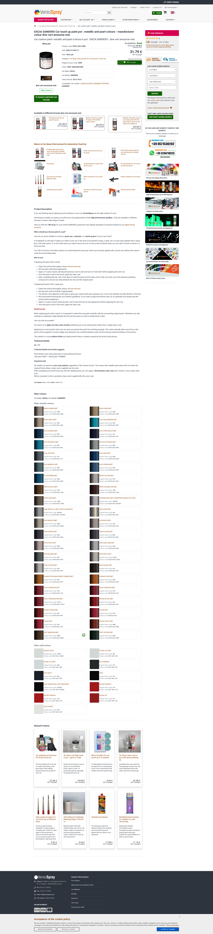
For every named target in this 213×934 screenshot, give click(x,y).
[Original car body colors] (162, 203)
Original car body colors (154, 211)
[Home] (35, 26)
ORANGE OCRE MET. (106, 576)
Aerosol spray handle (128, 190)
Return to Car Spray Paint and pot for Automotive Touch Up (60, 144)
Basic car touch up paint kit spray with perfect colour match (94, 120)
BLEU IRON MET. (105, 453)
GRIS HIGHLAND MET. (106, 543)
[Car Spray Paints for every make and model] (162, 254)
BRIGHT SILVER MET (106, 476)
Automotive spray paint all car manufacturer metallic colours (130, 152)
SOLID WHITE (48, 707)
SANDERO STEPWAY (101, 84)
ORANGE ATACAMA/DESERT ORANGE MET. (59, 576)
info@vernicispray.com (47, 894)
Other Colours (46, 90)
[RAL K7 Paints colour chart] (162, 270)
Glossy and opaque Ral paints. (157, 178)
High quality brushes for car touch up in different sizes (46, 819)
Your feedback (156, 33)
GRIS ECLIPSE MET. (106, 532)
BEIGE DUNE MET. (105, 408)
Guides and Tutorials (119, 7)
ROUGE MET (103, 610)
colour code (154, 100)
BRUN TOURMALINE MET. (108, 487)
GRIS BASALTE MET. (50, 520)
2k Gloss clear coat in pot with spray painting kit (128, 757)
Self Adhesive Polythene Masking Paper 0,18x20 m (74, 819)
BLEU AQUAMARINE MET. (108, 420)
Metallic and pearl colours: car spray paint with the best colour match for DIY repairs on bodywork (132, 121)
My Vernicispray (171, 7)
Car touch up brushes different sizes (54, 177)
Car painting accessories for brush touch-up (46, 756)
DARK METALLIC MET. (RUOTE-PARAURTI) (58, 509)
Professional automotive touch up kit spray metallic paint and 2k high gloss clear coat (56, 152)
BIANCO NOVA (49, 651)
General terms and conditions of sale (82, 885)
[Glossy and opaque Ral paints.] (162, 170)
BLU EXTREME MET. (50, 476)
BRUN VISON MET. (50, 498)
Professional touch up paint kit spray (56, 119)
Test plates (50, 164)
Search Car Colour (45, 20)
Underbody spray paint (54, 190)
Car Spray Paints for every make (157, 261)
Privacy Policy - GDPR (77, 907)
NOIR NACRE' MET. (105, 565)
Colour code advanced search (158, 108)
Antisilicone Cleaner (99, 817)
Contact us (74, 898)
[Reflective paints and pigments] (162, 237)
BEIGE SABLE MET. (50, 420)
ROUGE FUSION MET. (51, 610)
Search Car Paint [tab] (156, 59)
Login (158, 13)
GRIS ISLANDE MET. (50, 554)
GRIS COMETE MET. (50, 532)
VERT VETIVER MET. (106, 632)
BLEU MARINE (104, 662)
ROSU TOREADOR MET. (52, 588)
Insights (133, 7)
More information (173, 925)
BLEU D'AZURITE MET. (51, 442)
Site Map (74, 894)
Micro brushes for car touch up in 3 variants (100, 756)
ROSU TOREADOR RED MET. (53, 599)
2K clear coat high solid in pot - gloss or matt (73, 756)
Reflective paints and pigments (157, 245)
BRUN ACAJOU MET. (51, 487)
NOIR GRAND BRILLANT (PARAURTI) (56, 684)
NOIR (101, 673)
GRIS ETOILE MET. (50, 543)
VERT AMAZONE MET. (51, 632)
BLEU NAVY (48, 673)
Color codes (74, 903)
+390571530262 (172, 2)
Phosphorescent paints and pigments (159, 228)
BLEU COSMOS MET (51, 431)
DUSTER (90, 84)
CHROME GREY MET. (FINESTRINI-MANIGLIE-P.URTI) (117, 498)
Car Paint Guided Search (160, 117)
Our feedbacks (75, 889)
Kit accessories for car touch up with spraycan (130, 165)
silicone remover (74, 266)
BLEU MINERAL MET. (51, 464)
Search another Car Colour (47, 98)
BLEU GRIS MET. (49, 453)
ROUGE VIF (103, 695)
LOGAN (83, 84)
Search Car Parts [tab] (173, 59)
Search (154, 93)
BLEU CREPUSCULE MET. (108, 431)
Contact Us (157, 7)
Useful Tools (144, 7)
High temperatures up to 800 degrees (159, 194)
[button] (173, 12)
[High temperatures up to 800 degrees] (162, 187)
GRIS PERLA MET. (105, 554)
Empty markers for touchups (130, 177)
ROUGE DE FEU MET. (106, 599)
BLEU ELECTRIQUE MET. (107, 442)
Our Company (75, 880)
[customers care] (162, 143)
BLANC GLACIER (105, 651)
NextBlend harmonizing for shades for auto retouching (129, 819)
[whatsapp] (162, 153)
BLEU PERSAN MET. (106, 464)
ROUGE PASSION (105, 684)
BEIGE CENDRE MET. (51, 408)
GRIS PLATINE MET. (50, 565)
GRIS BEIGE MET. (105, 520)
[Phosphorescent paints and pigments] (162, 220)
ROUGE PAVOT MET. (106, 621)
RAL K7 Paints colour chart (155, 278)
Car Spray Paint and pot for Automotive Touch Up (57, 26)
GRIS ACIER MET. (105, 509)
